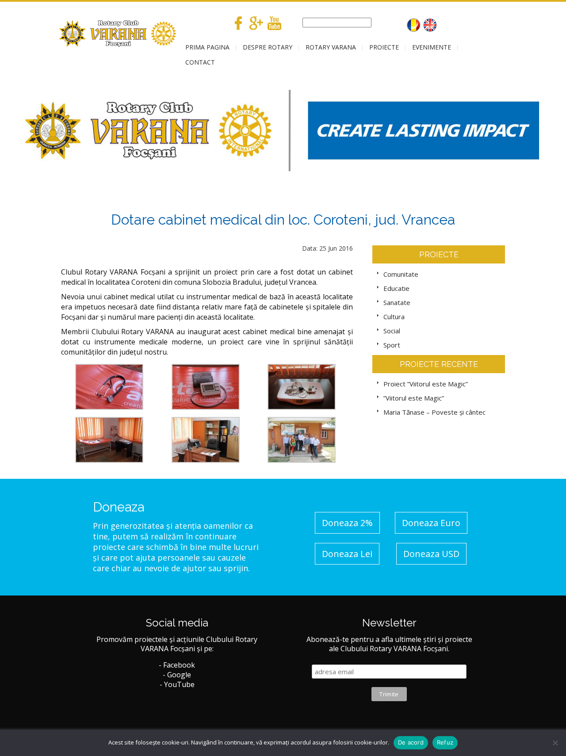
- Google (177, 675)
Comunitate (400, 274)
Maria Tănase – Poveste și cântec (434, 412)
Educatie (396, 288)
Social (391, 330)
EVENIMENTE (431, 47)
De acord (411, 742)
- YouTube (177, 684)
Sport (391, 344)
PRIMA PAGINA (207, 47)
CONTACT (200, 62)
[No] (555, 742)
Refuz (445, 742)
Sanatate (396, 302)
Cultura (394, 316)
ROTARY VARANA (331, 47)
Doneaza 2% (347, 523)
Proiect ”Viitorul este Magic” (425, 383)
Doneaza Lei (347, 554)
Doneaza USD (431, 554)
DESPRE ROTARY (267, 47)
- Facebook (177, 665)
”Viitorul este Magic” (413, 397)
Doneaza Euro (431, 523)
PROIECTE (384, 47)
